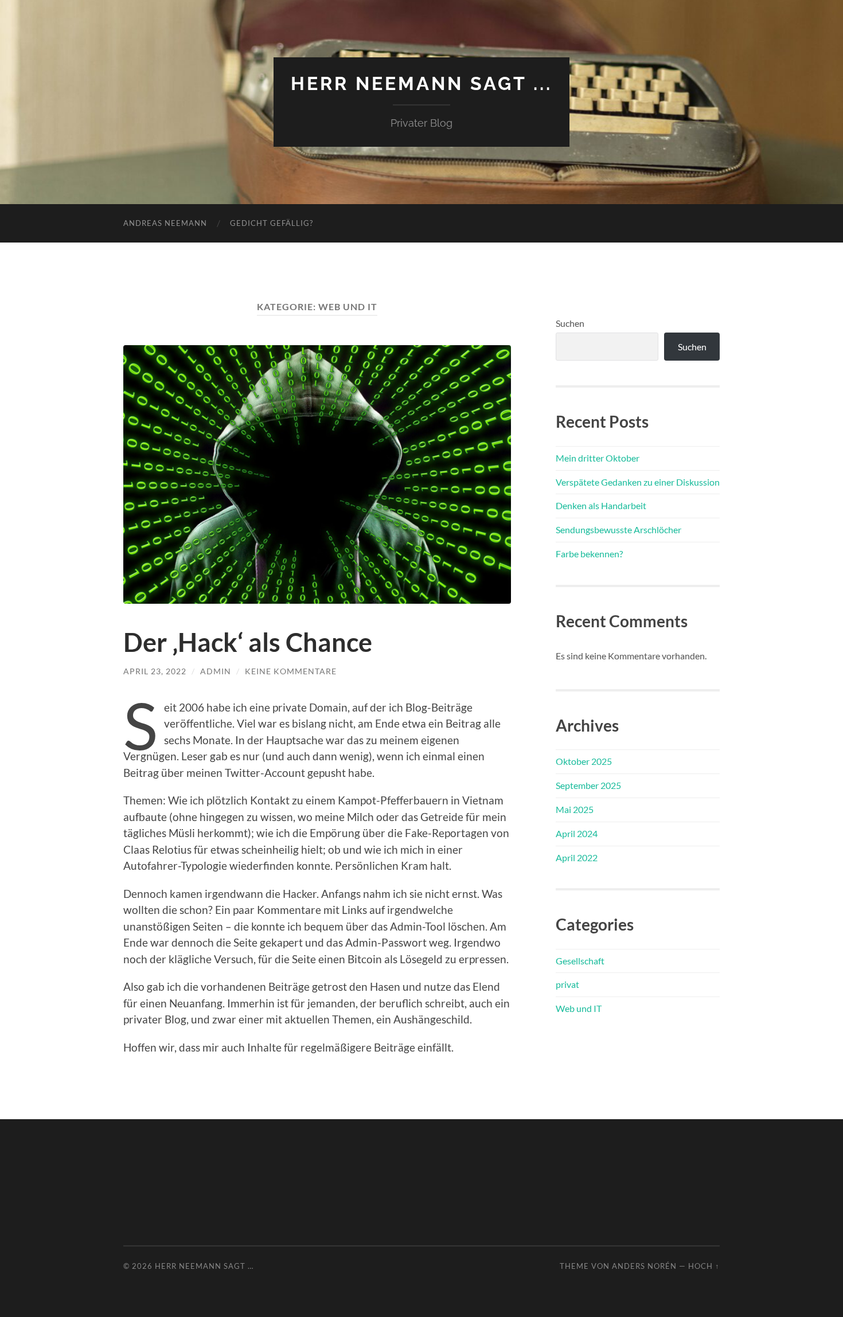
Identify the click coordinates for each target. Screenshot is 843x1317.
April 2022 (577, 857)
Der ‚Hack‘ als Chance (247, 642)
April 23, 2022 (154, 671)
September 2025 (588, 785)
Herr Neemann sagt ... (421, 83)
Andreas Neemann (165, 223)
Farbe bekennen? (589, 553)
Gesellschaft (580, 960)
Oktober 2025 (584, 761)
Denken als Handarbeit (601, 505)
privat (567, 984)
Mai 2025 (575, 809)
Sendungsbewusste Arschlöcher (618, 529)
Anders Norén (644, 1266)
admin (215, 671)
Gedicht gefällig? (271, 223)
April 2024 (577, 833)
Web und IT (579, 1008)
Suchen (570, 323)
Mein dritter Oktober (597, 457)
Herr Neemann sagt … (204, 1266)
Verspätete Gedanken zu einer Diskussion (638, 481)
